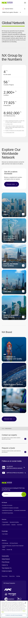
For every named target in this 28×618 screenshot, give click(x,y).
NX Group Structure (14, 543)
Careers (5, 565)
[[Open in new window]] (8, 589)
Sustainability (5, 556)
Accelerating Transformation (20, 510)
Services (4, 519)
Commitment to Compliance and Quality (10, 507)
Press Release (5, 562)
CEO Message (5, 543)
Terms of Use (12, 576)
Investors (9, 549)
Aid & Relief (19, 524)
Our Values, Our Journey (7, 505)
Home (3, 428)
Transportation (5, 522)
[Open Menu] (25, 3)
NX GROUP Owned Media (7, 513)
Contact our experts (7, 571)
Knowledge (5, 531)
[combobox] (14, 494)
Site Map (18, 576)
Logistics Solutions (6, 524)
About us (4, 540)
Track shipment (6, 568)
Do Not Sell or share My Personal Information (14, 615)
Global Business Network (7, 510)
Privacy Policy (4, 576)
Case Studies (5, 534)
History (3, 549)
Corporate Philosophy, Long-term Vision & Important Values (12, 546)
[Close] (25, 603)
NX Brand (4, 502)
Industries (14, 524)
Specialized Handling (14, 522)
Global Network (6, 559)
